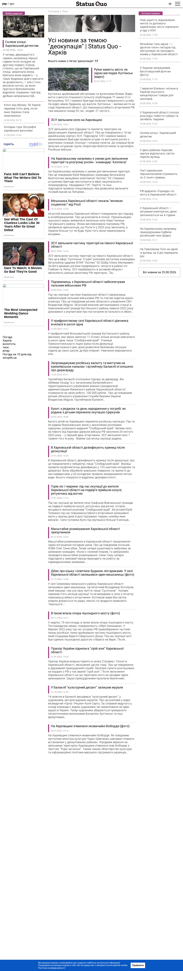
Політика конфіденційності (51, 968)
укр (4, 4)
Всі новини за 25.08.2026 (159, 272)
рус (12, 4)
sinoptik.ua (10, 357)
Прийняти (138, 965)
